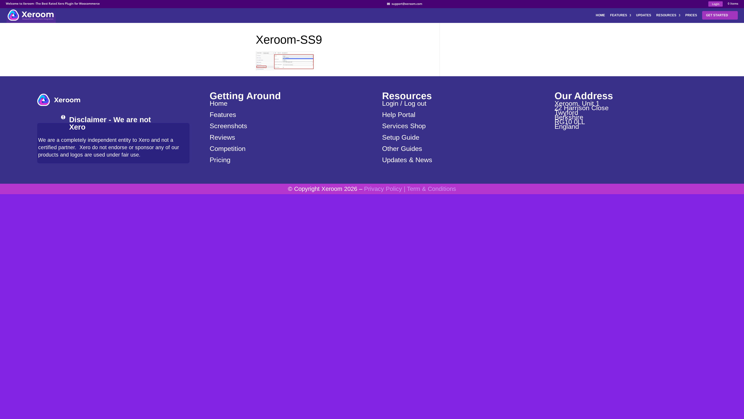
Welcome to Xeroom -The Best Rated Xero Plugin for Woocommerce (53, 3)
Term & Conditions (431, 188)
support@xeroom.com (407, 4)
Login (715, 4)
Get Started (717, 15)
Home (600, 15)
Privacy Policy (383, 188)
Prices (691, 15)
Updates (643, 15)
